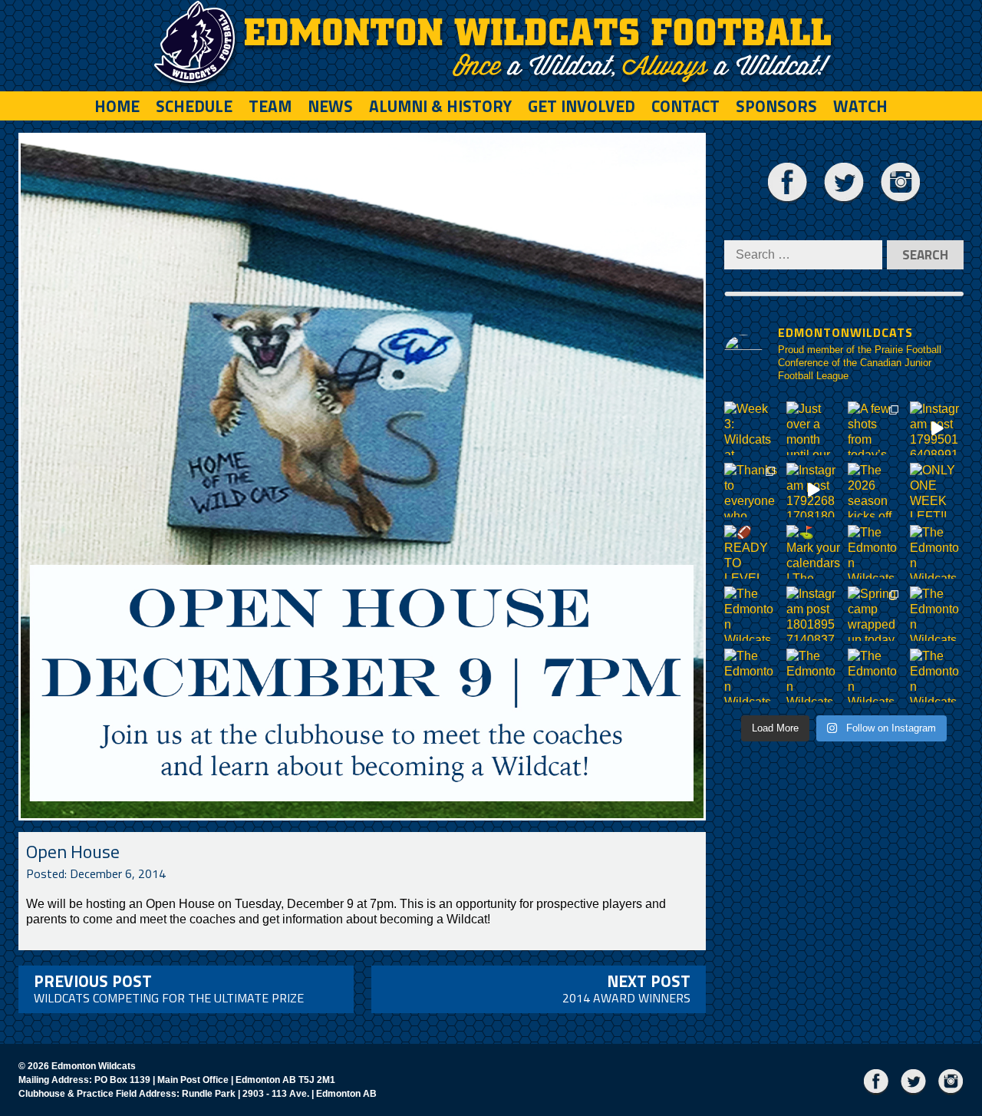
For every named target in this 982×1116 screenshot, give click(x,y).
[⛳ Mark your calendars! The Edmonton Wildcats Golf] (813, 552)
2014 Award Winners (626, 988)
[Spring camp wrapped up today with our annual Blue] (875, 613)
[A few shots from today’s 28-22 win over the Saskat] (875, 428)
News (330, 106)
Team (270, 106)
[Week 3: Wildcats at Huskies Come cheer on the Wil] (751, 428)
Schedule (194, 106)
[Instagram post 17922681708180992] (813, 490)
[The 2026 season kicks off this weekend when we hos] (875, 490)
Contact (685, 106)
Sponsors (776, 106)
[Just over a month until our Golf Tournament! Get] (813, 428)
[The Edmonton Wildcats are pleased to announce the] (875, 552)
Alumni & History (440, 106)
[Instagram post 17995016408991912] (937, 428)
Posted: (96, 873)
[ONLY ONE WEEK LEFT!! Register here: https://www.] (937, 490)
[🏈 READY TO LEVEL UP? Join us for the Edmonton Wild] (751, 552)
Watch (860, 106)
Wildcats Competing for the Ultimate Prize (169, 988)
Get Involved (581, 106)
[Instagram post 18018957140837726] (813, 613)
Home (117, 106)
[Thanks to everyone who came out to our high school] (751, 490)
